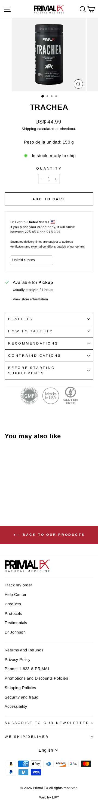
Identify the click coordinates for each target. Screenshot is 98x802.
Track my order (18, 585)
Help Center (15, 594)
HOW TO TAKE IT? (30, 331)
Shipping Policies (20, 688)
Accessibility (16, 706)
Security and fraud (21, 697)
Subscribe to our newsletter (47, 723)
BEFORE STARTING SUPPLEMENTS (31, 370)
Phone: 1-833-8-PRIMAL (27, 669)
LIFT (55, 797)
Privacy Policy (17, 659)
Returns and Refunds (24, 650)
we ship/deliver (27, 737)
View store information (30, 299)
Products (13, 604)
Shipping (29, 129)
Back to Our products (53, 535)
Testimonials (16, 623)
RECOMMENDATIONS (33, 343)
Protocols (13, 613)
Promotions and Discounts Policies (36, 678)
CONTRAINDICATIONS (34, 356)
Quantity (49, 168)
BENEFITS (20, 319)
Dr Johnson (15, 632)
